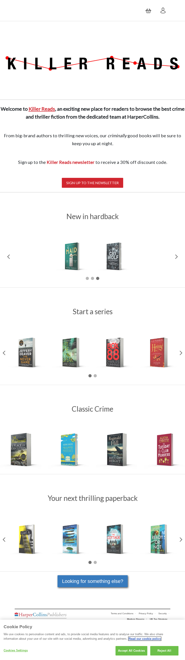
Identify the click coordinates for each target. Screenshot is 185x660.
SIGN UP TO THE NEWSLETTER (92, 183)
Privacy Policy (146, 613)
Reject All (164, 650)
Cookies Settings (16, 650)
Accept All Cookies (131, 650)
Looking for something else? (92, 581)
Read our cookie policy (145, 638)
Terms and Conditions (122, 613)
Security (162, 613)
